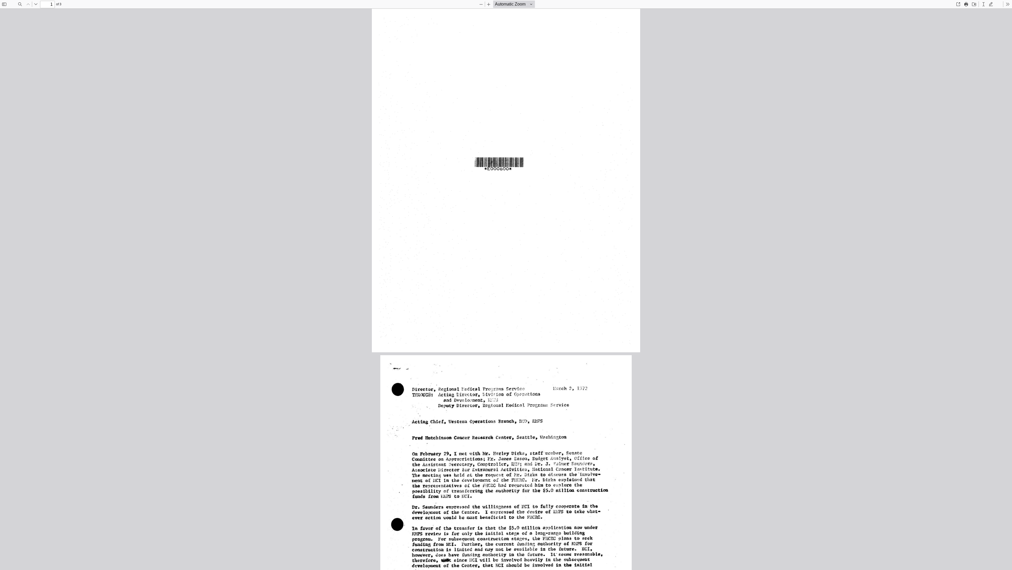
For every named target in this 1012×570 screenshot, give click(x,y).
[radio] (983, 4)
